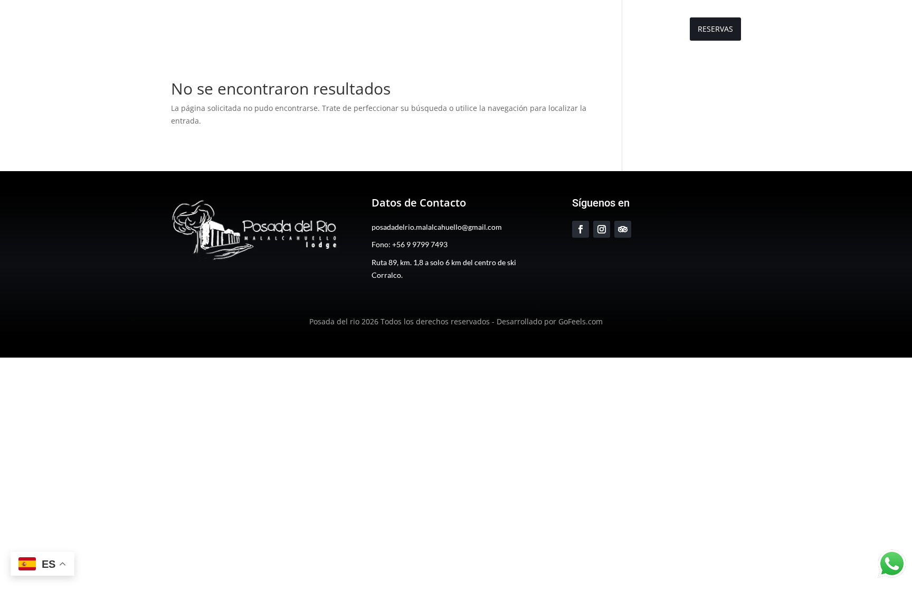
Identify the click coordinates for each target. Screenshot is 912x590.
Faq (615, 29)
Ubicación (656, 29)
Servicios (576, 29)
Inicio (412, 29)
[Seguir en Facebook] (580, 229)
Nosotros (457, 29)
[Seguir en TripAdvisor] (622, 229)
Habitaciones (517, 29)
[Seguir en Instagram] (601, 229)
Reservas (715, 29)
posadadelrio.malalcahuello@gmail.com (437, 226)
